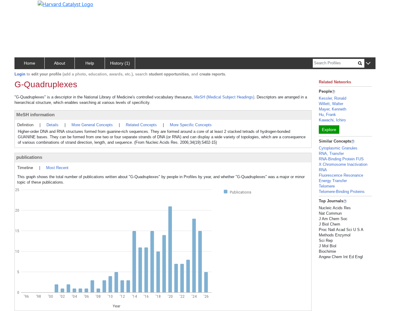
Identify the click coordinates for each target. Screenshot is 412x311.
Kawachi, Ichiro (332, 120)
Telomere (327, 186)
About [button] (59, 63)
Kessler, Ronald (332, 98)
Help (89, 63)
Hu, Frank (327, 114)
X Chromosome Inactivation (343, 164)
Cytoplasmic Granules (338, 148)
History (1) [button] (120, 63)
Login (19, 74)
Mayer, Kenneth (332, 109)
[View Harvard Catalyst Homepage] (65, 3)
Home (29, 63)
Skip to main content (25, 7)
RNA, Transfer (331, 153)
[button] (368, 63)
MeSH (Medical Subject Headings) (224, 97)
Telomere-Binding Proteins (342, 191)
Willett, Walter (331, 103)
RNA (323, 170)
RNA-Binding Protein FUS (341, 159)
